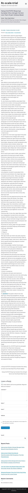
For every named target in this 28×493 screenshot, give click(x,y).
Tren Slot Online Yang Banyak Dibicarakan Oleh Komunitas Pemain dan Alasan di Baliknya (13, 467)
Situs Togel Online (9, 32)
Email (2, 409)
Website (3, 415)
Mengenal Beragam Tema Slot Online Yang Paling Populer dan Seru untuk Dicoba (13, 473)
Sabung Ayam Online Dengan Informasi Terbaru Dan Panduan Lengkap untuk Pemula (13, 461)
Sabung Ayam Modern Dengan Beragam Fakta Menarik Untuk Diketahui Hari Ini (12, 448)
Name (3, 403)
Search (2, 435)
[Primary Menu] (26, 4)
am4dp (3, 30)
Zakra (23, 489)
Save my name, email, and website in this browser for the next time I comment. (15, 422)
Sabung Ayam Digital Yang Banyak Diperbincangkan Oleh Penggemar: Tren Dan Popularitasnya (12, 455)
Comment (3, 389)
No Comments (17, 32)
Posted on (12, 30)
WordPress (13, 490)
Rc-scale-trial (9, 3)
